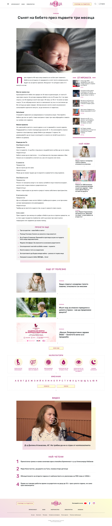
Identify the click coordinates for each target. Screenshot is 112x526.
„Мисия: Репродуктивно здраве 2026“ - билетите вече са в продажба (74, 334)
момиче (46, 386)
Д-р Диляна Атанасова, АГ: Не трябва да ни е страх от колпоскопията (57, 445)
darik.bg (82, 113)
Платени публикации (75, 515)
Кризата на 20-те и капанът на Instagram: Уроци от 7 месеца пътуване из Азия (87, 121)
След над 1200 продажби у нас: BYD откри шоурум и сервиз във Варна (88, 83)
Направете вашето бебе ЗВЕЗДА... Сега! (34, 257)
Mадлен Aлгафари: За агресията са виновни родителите (40, 243)
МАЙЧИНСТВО (55, 509)
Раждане (77, 210)
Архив (103, 4)
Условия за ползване (54, 515)
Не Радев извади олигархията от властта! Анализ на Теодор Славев (88, 130)
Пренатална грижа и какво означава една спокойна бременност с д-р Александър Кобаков (57, 461)
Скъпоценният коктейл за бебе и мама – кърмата (37, 246)
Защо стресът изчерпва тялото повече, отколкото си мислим (83, 162)
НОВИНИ (80, 509)
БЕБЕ (43, 509)
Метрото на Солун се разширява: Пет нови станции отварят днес (87, 102)
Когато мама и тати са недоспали (32, 250)
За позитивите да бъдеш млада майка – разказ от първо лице (42, 253)
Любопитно (78, 183)
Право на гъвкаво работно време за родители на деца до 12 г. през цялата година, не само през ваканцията (56, 484)
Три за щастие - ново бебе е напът (32, 230)
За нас (33, 515)
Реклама (45, 515)
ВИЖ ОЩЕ (56, 348)
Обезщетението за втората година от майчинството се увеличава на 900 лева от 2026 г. (56, 476)
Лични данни (64, 515)
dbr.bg (82, 87)
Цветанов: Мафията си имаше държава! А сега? (88, 110)
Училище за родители (82, 4)
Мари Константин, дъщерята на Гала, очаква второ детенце (44, 469)
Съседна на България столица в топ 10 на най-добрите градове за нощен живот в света (88, 93)
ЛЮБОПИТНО (69, 509)
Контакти (38, 515)
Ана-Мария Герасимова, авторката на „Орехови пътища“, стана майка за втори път (84, 214)
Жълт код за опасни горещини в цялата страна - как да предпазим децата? (75, 310)
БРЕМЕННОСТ (33, 509)
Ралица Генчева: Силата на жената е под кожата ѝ (38, 234)
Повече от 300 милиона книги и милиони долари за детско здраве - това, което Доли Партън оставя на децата (84, 188)
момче (66, 386)
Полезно (56, 13)
